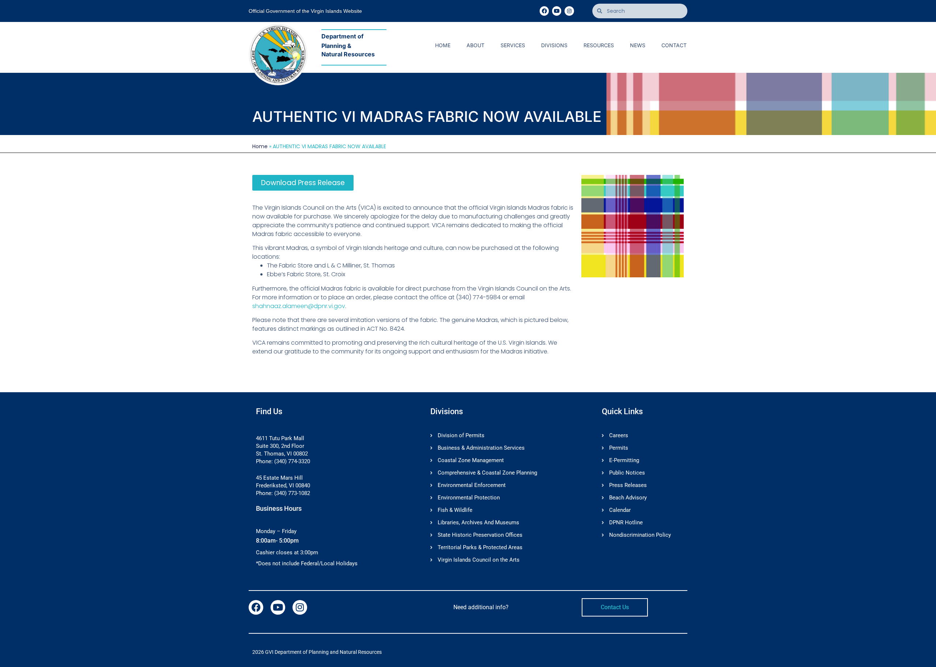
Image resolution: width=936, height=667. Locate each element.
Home (442, 45)
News (637, 45)
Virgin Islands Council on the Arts (479, 560)
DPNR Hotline (626, 522)
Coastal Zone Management (471, 460)
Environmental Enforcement (472, 485)
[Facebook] (544, 10)
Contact (674, 45)
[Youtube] (556, 10)
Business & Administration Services (481, 448)
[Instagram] (569, 10)
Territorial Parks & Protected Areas (480, 547)
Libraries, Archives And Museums (478, 522)
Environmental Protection (469, 497)
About (475, 45)
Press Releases (628, 485)
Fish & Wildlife (455, 510)
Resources (599, 45)
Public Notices (627, 472)
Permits (618, 448)
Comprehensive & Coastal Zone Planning (487, 472)
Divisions (554, 45)
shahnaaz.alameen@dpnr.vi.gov (298, 306)
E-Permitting (624, 460)
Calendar (620, 510)
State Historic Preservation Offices (480, 535)
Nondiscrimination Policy (640, 535)
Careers (618, 435)
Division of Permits (461, 435)
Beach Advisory (628, 497)
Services (513, 45)
